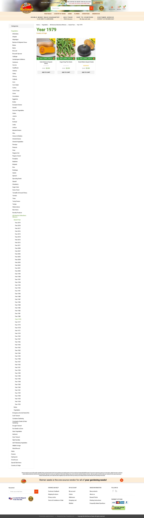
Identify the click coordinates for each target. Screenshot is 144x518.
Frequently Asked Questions (97, 503)
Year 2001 (17, 268)
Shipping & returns (53, 494)
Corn (13, 82)
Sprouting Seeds (17, 178)
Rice (13, 167)
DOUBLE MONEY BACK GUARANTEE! (45, 17)
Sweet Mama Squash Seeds (86, 62)
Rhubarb (14, 164)
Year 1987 (17, 299)
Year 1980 (17, 316)
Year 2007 (17, 251)
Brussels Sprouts (17, 53)
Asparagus (15, 39)
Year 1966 (17, 342)
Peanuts (14, 147)
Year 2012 (17, 242)
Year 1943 (17, 384)
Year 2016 (17, 231)
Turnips (14, 204)
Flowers (77, 13)
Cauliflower (15, 68)
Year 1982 (17, 310)
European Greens (17, 105)
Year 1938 (17, 396)
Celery (14, 73)
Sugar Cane (15, 187)
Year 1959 (17, 356)
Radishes (15, 161)
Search (91, 8)
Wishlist (71, 503)
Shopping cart (72, 500)
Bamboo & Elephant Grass (19, 42)
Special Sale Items (16, 462)
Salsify (14, 173)
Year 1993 (17, 285)
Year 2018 (17, 225)
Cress (14, 93)
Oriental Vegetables (17, 141)
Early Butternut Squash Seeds (46, 62)
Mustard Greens (16, 130)
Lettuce (14, 127)
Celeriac (14, 70)
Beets (14, 48)
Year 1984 (17, 305)
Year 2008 (17, 248)
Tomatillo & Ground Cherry (19, 193)
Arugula (14, 36)
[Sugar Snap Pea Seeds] (66, 47)
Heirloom (15, 434)
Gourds (14, 107)
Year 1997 (17, 279)
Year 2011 (17, 245)
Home (38, 24)
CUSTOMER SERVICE (105, 17)
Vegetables (48, 13)
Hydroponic (86, 13)
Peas (13, 150)
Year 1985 (17, 302)
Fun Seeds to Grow (17, 428)
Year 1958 (17, 359)
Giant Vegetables (17, 431)
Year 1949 (17, 373)
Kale (13, 119)
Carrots (14, 65)
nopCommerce (50, 516)
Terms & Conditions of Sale (55, 500)
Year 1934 (17, 401)
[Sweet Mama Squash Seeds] (85, 47)
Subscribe (36, 492)
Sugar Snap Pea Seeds (66, 62)
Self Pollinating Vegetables (19, 443)
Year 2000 (17, 271)
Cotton (14, 88)
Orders (71, 494)
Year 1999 (17, 274)
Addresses (72, 497)
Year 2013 (17, 239)
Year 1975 (17, 325)
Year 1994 (17, 282)
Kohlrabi (14, 122)
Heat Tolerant (16, 437)
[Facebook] (113, 491)
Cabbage (14, 56)
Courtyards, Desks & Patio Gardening (19, 422)
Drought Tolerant (17, 425)
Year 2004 (17, 259)
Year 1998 (17, 276)
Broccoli (14, 51)
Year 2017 (17, 228)
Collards (14, 79)
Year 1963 (17, 347)
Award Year (17, 220)
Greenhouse (96, 13)
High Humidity (16, 440)
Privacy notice (52, 497)
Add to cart (46, 72)
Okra (13, 133)
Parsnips (14, 144)
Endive (14, 102)
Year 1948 (17, 376)
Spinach (14, 176)
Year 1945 (17, 379)
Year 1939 (17, 393)
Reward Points (94, 497)
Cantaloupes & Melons (18, 59)
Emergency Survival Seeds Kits (20, 413)
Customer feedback (53, 491)
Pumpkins (15, 158)
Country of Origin (60, 13)
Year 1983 (17, 308)
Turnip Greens (16, 201)
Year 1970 (17, 333)
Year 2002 (17, 265)
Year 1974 (17, 327)
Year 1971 (17, 330)
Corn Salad (15, 85)
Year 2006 (17, 254)
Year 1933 (17, 404)
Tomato (14, 195)
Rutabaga (15, 170)
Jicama (14, 116)
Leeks (14, 124)
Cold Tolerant (16, 415)
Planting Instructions (95, 500)
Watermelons (16, 207)
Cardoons (15, 62)
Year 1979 (18, 319)
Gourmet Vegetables (18, 110)
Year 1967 (17, 339)
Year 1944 (17, 381)
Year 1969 (17, 336)
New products (93, 491)
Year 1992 (17, 288)
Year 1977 (17, 322)
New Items (15, 210)
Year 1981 (17, 313)
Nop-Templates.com (69, 516)
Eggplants (15, 99)
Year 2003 (17, 262)
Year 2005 (17, 256)
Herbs (70, 13)
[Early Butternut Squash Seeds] (46, 47)
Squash (14, 181)
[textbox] (70, 8)
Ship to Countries (85, 17)
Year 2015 (17, 234)
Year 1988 (17, 296)
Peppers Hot (15, 153)
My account (112, 9)
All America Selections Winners (19, 216)
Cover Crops (15, 90)
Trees (14, 198)
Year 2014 (17, 237)
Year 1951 (17, 367)
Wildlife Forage (16, 445)
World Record (16, 448)
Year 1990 (17, 293)
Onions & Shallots (17, 136)
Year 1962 (17, 350)
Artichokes (15, 34)
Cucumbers (15, 96)
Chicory (14, 76)
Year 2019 (17, 222)
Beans (14, 45)
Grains (14, 113)
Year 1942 (17, 387)
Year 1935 (17, 398)
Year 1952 (17, 364)
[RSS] (116, 491)
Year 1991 (17, 291)
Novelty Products (17, 212)
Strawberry (15, 184)
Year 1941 (17, 390)
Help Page (68, 17)
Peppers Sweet (16, 156)
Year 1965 (17, 345)
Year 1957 (17, 362)
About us (92, 494)
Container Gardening (18, 418)
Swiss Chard (15, 190)
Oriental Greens (16, 139)
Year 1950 (17, 370)
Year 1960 (17, 353)
